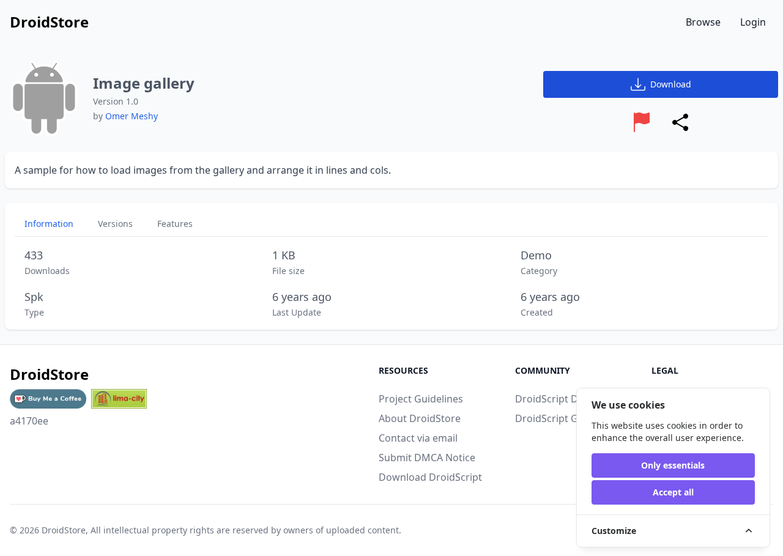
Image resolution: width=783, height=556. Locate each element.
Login (753, 22)
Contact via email (418, 438)
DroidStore (64, 530)
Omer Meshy (131, 116)
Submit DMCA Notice (427, 457)
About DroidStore (420, 418)
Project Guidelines (421, 399)
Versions (115, 223)
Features (175, 223)
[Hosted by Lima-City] (119, 398)
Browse (703, 22)
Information (48, 223)
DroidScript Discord (561, 399)
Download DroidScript (430, 477)
